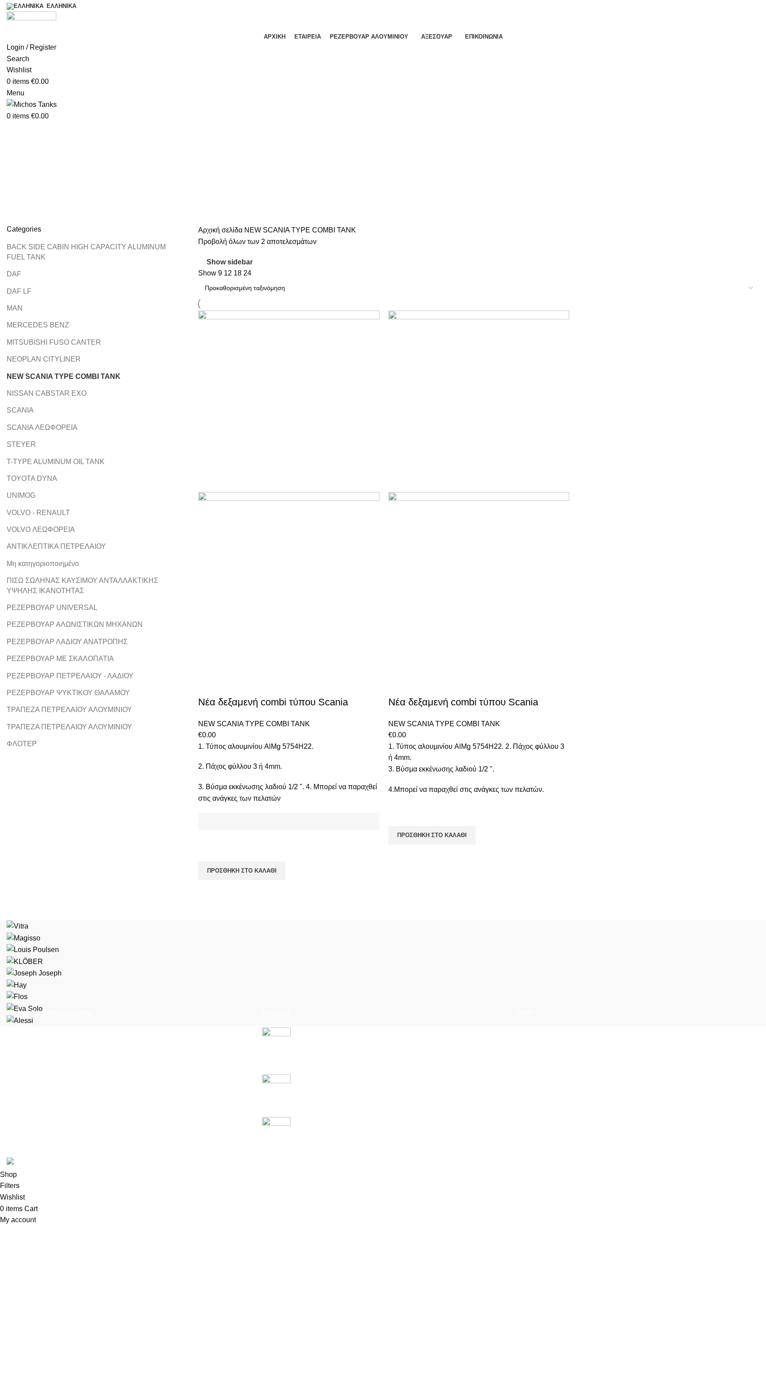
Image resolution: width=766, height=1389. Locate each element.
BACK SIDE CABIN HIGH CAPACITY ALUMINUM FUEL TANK (86, 251)
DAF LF (19, 291)
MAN (15, 308)
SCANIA (20, 410)
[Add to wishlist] (209, 850)
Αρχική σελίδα (221, 230)
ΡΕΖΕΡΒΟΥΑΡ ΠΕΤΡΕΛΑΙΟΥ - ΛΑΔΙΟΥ (70, 676)
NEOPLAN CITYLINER (44, 359)
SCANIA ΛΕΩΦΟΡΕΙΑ (42, 427)
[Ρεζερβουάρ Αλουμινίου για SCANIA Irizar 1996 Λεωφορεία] (276, 1131)
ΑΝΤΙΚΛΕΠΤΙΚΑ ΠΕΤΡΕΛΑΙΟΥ (56, 546)
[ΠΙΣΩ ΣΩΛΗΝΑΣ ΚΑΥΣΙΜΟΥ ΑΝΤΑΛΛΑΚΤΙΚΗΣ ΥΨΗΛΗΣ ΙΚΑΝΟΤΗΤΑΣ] (276, 1044)
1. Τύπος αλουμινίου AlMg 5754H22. (255, 746)
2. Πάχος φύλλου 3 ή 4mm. (240, 766)
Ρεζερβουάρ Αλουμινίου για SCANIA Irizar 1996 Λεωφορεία (390, 1121)
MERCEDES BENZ (38, 325)
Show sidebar (230, 262)
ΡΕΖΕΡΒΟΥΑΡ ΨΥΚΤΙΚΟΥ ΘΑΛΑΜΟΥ (68, 692)
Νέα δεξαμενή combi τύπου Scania (273, 702)
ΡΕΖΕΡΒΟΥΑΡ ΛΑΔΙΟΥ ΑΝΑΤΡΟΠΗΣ (67, 641)
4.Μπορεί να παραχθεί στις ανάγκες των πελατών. (466, 789)
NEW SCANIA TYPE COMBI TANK (64, 376)
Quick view (209, 891)
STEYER (21, 444)
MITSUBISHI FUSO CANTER (54, 342)
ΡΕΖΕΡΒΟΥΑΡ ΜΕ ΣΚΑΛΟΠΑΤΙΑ (60, 658)
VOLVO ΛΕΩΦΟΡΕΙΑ (41, 529)
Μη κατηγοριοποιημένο (43, 563)
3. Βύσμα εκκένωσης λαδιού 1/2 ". (442, 769)
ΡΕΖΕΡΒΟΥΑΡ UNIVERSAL (52, 607)
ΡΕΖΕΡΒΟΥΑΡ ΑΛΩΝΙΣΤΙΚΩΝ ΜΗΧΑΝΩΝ (75, 624)
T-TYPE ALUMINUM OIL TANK (56, 461)
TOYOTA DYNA (32, 478)
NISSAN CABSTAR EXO (46, 393)
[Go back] (18, 133)
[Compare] (209, 684)
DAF (14, 274)
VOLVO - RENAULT (38, 512)
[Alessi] (383, 973)
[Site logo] (31, 20)
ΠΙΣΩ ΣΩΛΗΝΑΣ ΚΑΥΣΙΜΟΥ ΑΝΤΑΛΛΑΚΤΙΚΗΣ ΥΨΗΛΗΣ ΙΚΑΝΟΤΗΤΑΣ (82, 585)
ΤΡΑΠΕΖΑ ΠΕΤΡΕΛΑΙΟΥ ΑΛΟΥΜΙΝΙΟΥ (69, 709)
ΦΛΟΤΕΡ (22, 744)
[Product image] (288, 582)
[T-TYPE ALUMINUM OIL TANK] (276, 1088)
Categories (25, 176)
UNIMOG (21, 495)
